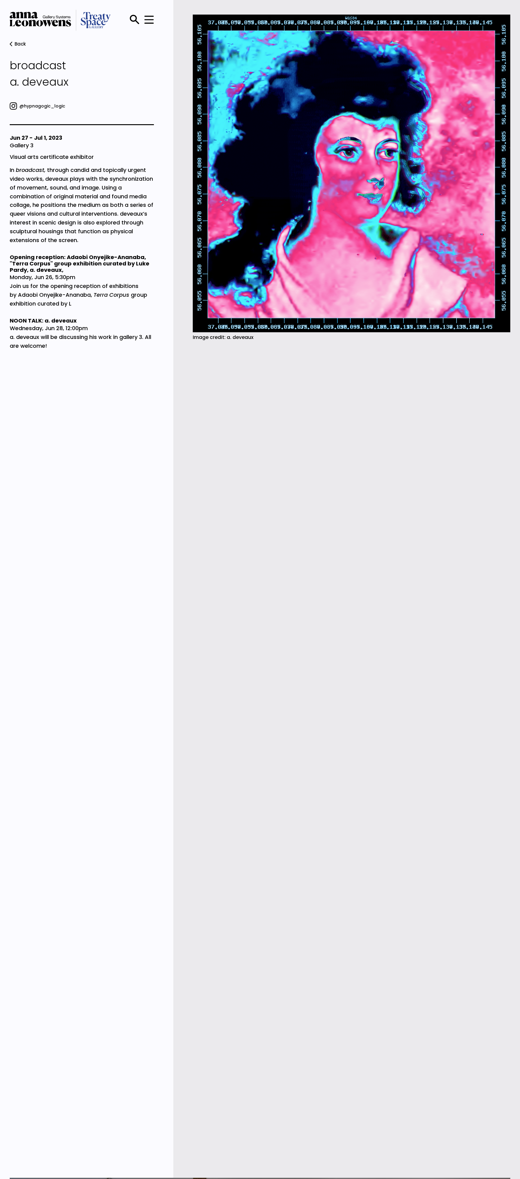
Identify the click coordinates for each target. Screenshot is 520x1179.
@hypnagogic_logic (42, 106)
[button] (148, 20)
